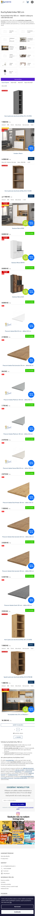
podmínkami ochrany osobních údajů (24, 808)
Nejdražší (20, 82)
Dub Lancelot (26, 125)
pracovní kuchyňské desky (27, 776)
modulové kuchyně (13, 775)
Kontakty (3, 882)
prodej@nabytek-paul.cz (9, 866)
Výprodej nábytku (5, 856)
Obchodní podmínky (6, 884)
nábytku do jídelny (19, 770)
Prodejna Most (4, 858)
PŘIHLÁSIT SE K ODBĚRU (18, 804)
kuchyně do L (18, 771)
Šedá (32, 125)
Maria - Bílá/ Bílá (21, 162)
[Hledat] (23, 2)
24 (21, 729)
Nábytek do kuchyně (28, 768)
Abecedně (4, 86)
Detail (31, 121)
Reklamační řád (4, 888)
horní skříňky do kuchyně (7, 778)
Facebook (5, 871)
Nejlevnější (13, 82)
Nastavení (17, 907)
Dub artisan (18, 125)
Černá (12, 125)
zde (11, 902)
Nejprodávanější (28, 82)
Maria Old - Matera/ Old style (9, 162)
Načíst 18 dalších (18, 725)
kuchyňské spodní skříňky (20, 778)
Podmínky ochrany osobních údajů (9, 886)
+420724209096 (7, 868)
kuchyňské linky (10, 760)
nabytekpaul (6, 873)
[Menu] (32, 2)
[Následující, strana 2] (18, 729)
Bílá (8, 125)
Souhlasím (17, 912)
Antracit (4, 125)
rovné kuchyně (28, 771)
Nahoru (18, 737)
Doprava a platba (5, 880)
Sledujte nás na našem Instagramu (18, 818)
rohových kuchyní (30, 770)
